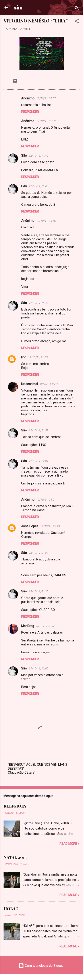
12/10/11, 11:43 (38, 186)
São (24, 155)
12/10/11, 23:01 (46, 499)
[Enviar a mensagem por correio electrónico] (15, 82)
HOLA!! (11, 908)
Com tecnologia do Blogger (44, 966)
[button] (76, 21)
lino (23, 357)
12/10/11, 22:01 (38, 461)
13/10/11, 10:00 (38, 668)
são (18, 7)
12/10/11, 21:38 (49, 384)
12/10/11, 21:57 (38, 430)
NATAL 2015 (15, 857)
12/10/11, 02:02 (46, 121)
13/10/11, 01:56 (45, 626)
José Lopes (30, 526)
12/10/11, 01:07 (46, 98)
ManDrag (27, 626)
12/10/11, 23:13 (50, 526)
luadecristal (29, 384)
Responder (30, 111)
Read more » (69, 844)
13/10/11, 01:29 (38, 552)
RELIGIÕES (15, 806)
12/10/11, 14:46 (46, 220)
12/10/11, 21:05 (38, 357)
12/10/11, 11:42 (38, 155)
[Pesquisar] (76, 9)
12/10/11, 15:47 (38, 303)
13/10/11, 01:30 (38, 591)
